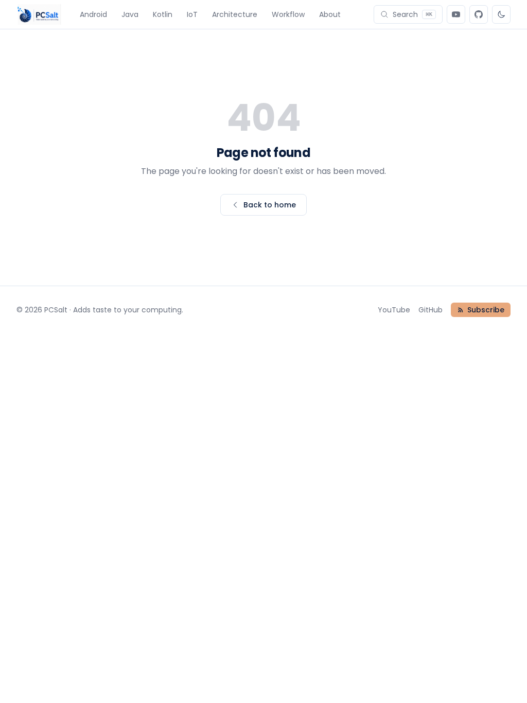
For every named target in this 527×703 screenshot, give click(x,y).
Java (129, 14)
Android (93, 14)
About (330, 14)
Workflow (288, 14)
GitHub (430, 310)
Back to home (269, 205)
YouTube (394, 310)
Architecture (234, 14)
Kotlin (162, 14)
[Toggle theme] (501, 14)
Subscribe (485, 310)
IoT (192, 14)
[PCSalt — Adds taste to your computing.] (38, 14)
